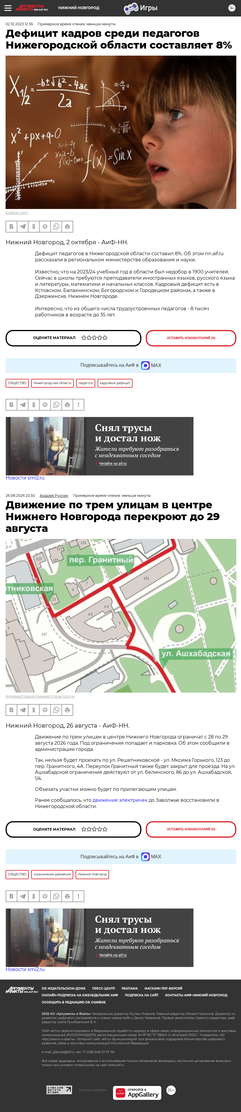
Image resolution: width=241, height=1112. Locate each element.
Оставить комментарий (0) (191, 338)
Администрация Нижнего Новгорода (40, 696)
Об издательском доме (64, 988)
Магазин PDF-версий (163, 988)
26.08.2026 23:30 (20, 495)
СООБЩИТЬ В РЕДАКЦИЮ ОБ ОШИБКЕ (74, 1002)
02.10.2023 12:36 (19, 24)
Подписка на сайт (141, 995)
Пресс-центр (103, 988)
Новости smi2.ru (25, 478)
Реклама (130, 988)
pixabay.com (17, 212)
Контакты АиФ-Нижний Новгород (196, 995)
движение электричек (120, 800)
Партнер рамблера (92, 1090)
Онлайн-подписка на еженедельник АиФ (80, 995)
